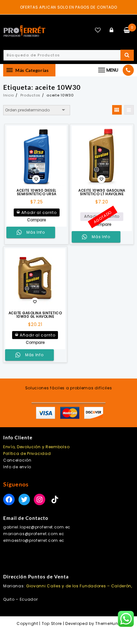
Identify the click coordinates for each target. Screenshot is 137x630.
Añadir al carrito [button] (39, 212)
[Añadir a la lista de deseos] (36, 156)
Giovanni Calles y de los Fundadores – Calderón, (79, 586)
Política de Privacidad (27, 453)
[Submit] (127, 55)
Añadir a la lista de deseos (36, 180)
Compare (36, 220)
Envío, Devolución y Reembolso (36, 446)
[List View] (129, 110)
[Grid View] (117, 110)
